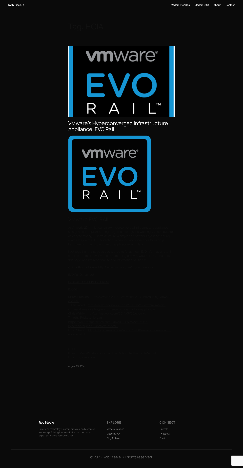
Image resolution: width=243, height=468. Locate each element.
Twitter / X (165, 433)
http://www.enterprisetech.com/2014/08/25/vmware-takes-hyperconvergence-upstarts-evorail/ (108, 324)
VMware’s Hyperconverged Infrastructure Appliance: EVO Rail (118, 126)
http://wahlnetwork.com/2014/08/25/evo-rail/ (115, 313)
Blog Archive (113, 438)
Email (162, 438)
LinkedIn (164, 429)
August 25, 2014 (76, 366)
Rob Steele (16, 5)
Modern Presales (115, 429)
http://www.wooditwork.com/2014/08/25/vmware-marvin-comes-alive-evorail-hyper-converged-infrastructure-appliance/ (117, 307)
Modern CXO (113, 433)
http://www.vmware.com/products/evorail (126, 267)
